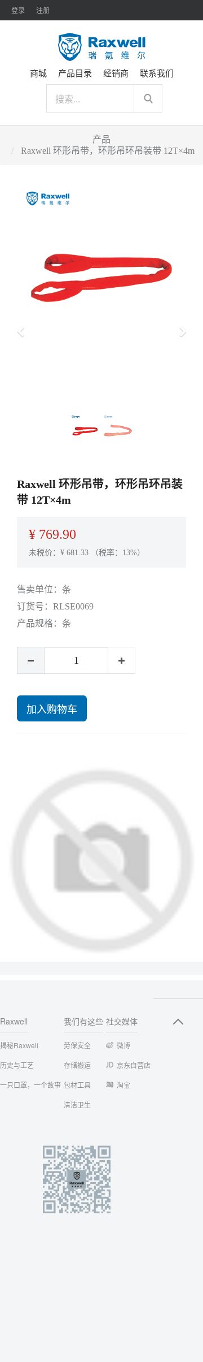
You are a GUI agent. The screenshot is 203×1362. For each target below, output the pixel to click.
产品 (101, 139)
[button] (24, 326)
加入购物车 (52, 708)
